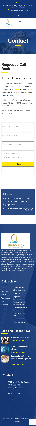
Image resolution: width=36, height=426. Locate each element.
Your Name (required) (10, 126)
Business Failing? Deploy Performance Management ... (21, 358)
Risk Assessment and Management (19, 303)
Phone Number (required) (11, 144)
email (17, 89)
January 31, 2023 (19, 340)
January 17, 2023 (19, 352)
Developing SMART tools (19, 314)
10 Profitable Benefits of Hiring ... (20, 348)
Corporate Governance (17, 298)
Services (4, 295)
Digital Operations (19, 322)
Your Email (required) (9, 135)
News (3, 301)
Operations (16, 293)
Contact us (5, 305)
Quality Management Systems (20, 309)
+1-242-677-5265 (14, 393)
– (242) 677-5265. (7, 95)
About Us (4, 291)
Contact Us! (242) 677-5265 (19, 10)
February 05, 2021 (19, 364)
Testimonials (5, 298)
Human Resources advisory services (19, 289)
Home (3, 288)
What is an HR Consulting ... (21, 337)
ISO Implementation (19, 319)
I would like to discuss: (10, 153)
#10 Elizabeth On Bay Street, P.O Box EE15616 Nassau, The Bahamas (17, 6)
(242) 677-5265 (24, 205)
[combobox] (18, 157)
